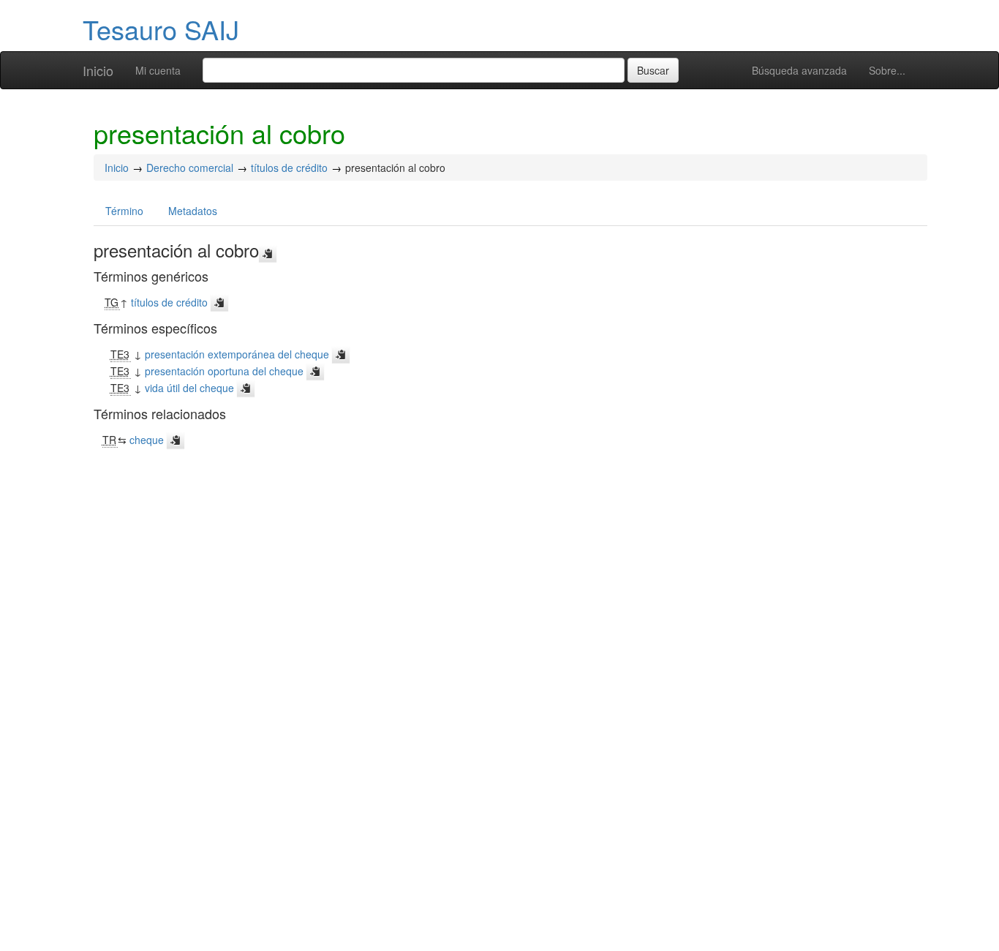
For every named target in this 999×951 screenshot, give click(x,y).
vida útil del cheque (189, 387)
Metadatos (192, 210)
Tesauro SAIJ (161, 29)
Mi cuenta (158, 70)
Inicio (98, 70)
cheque (146, 439)
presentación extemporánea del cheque (237, 354)
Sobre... (887, 70)
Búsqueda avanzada (799, 70)
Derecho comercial (189, 167)
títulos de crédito (289, 167)
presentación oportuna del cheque (224, 371)
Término (124, 210)
